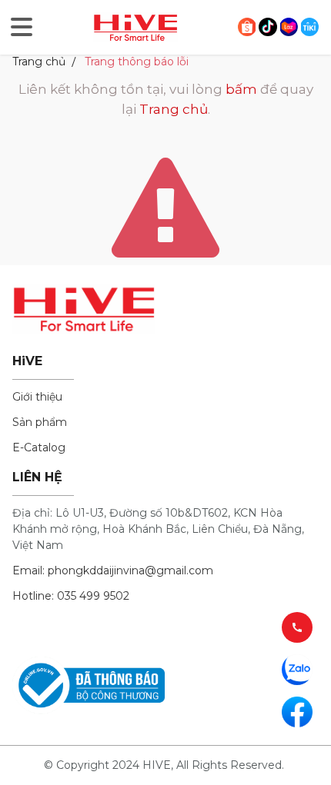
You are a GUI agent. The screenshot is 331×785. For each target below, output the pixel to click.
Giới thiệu (37, 397)
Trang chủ (38, 61)
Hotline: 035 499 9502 (70, 596)
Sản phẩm (39, 422)
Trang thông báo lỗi (137, 61)
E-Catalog (38, 447)
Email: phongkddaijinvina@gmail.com (112, 570)
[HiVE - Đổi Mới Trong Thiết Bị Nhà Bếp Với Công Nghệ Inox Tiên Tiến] (135, 26)
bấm (241, 89)
